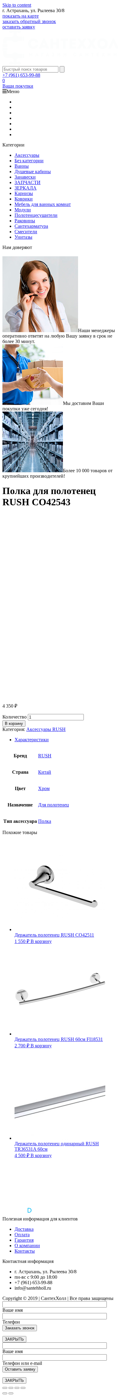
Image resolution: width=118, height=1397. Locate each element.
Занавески (25, 177)
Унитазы (23, 237)
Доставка (24, 1229)
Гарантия (24, 1240)
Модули (23, 209)
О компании (27, 1245)
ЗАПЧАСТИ (28, 182)
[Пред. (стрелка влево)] (4, 1393)
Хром (44, 788)
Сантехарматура (31, 226)
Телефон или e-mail (22, 1363)
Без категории (29, 160)
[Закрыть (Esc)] (4, 1388)
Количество (14, 716)
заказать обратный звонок (29, 21)
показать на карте (20, 16)
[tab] (65, 739)
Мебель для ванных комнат (43, 204)
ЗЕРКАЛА (26, 187)
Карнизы (24, 193)
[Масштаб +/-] (23, 1388)
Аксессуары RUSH (46, 729)
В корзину (14, 723)
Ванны (22, 166)
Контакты (25, 1251)
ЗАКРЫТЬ (14, 1339)
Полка (44, 821)
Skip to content (16, 5)
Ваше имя (12, 1310)
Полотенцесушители (36, 215)
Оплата (22, 1234)
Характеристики (32, 739)
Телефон (11, 1322)
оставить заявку (18, 26)
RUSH (44, 755)
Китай (44, 772)
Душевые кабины (33, 171)
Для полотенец (53, 804)
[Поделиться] (10, 1388)
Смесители (26, 231)
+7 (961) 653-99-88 (21, 75)
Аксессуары (27, 155)
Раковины (25, 220)
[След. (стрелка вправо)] (10, 1393)
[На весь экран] (17, 1388)
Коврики (24, 198)
